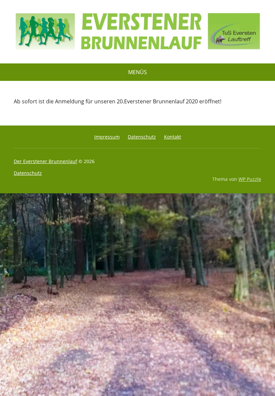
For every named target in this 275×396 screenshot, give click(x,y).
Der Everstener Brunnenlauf (45, 161)
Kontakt (172, 137)
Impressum (107, 137)
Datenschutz (142, 137)
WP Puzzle (249, 179)
